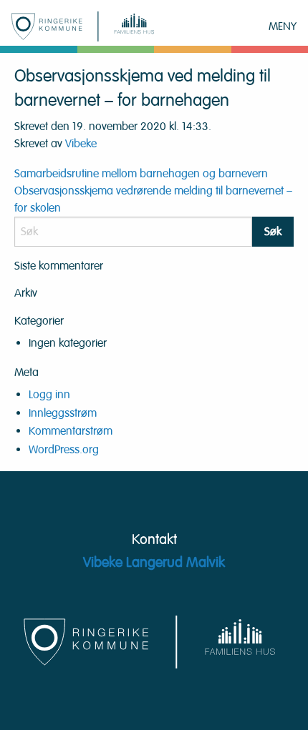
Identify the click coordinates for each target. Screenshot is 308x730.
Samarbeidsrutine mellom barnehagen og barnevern (141, 174)
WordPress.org (64, 450)
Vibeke (81, 144)
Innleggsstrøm (63, 413)
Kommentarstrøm (70, 431)
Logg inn (49, 395)
